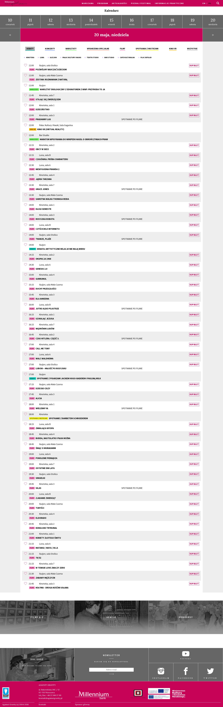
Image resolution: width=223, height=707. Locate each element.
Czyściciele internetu (45, 228)
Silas (86, 488)
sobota (51, 21)
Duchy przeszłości (43, 288)
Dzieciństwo (39, 109)
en (204, 3)
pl (210, 3)
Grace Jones (86, 189)
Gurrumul (38, 278)
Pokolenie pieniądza (43, 458)
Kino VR (173, 48)
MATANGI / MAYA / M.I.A (44, 547)
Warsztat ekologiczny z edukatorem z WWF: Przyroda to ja (67, 89)
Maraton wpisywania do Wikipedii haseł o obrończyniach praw (69, 139)
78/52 (35, 557)
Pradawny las (86, 119)
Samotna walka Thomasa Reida (49, 199)
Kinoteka (29, 57)
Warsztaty (71, 48)
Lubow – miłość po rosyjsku (86, 368)
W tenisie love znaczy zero (47, 567)
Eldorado (38, 518)
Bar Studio (108, 57)
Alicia (36, 398)
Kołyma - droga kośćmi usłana (49, 587)
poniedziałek (91, 21)
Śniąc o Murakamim (43, 448)
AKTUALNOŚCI (119, 3)
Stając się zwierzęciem (45, 99)
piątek (30, 21)
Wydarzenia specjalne (98, 48)
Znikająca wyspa (42, 428)
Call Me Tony (40, 348)
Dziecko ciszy (40, 388)
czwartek (10, 21)
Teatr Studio (92, 57)
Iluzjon (53, 57)
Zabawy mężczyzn (42, 577)
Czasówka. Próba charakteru (49, 159)
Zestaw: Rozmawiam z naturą (48, 79)
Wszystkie (192, 48)
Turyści (37, 508)
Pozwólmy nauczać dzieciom (48, 69)
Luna (41, 57)
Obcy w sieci (39, 149)
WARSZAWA (88, 3)
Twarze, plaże (86, 238)
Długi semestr (40, 209)
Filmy (122, 48)
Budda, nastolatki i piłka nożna (50, 438)
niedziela (71, 21)
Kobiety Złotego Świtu (45, 537)
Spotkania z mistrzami (147, 48)
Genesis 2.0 (38, 268)
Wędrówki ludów (42, 328)
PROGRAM (102, 3)
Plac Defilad (145, 57)
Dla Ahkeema (39, 298)
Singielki (37, 478)
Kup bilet (194, 65)
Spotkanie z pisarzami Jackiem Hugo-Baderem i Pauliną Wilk (65, 378)
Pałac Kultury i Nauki (71, 57)
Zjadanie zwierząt (43, 498)
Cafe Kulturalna (127, 57)
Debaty (30, 48)
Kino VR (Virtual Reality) (47, 129)
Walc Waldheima (41, 358)
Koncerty (50, 48)
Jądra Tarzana (41, 179)
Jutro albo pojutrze (86, 308)
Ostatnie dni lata (42, 468)
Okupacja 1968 (40, 258)
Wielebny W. (86, 408)
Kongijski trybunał (43, 528)
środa (131, 21)
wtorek (111, 21)
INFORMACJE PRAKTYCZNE (169, 3)
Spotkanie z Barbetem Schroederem (59, 418)
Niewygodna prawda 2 (44, 169)
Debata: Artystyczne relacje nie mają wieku (57, 248)
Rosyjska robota (86, 219)
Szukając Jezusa (42, 318)
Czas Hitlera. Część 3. (86, 338)
